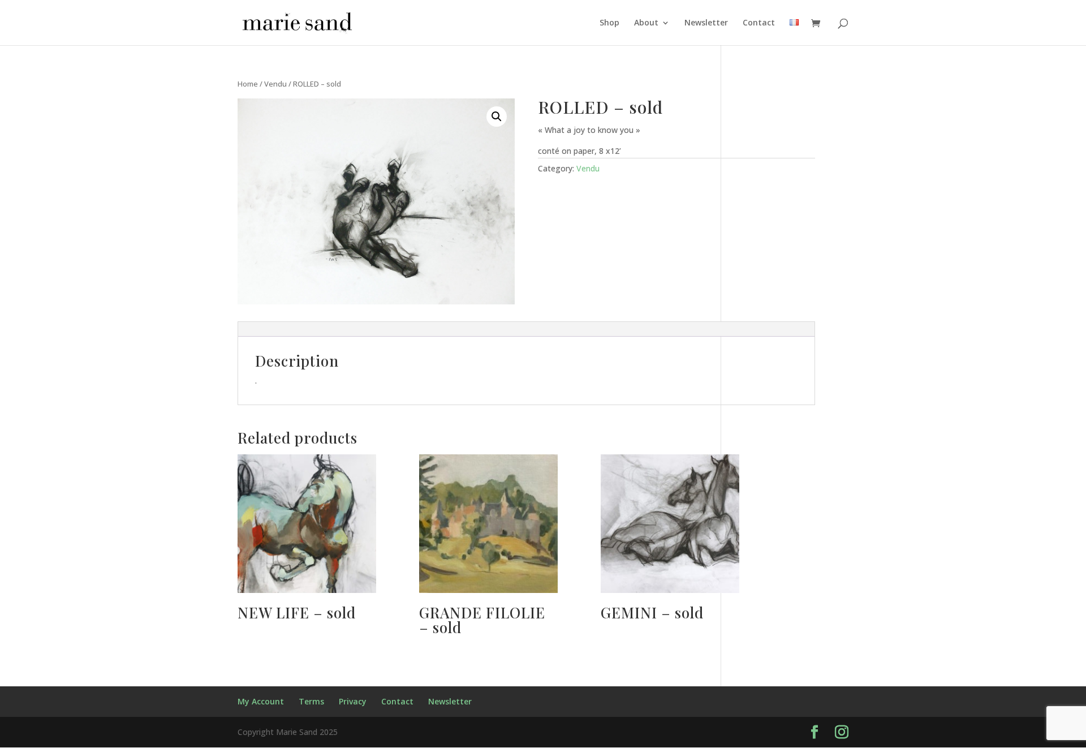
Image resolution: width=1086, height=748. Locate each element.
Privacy (353, 701)
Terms (311, 701)
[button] (496, 116)
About (646, 23)
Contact (759, 23)
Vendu (275, 84)
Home (248, 84)
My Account (261, 701)
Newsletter (706, 23)
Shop (609, 23)
